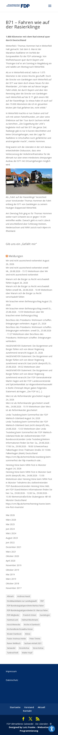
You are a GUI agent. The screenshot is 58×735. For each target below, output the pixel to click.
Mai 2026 (10, 515)
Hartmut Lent (12, 620)
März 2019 (11, 578)
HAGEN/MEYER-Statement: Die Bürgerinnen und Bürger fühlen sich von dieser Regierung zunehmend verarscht (29, 349)
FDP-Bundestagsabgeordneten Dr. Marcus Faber (27, 610)
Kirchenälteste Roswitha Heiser (20, 629)
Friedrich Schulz (29, 615)
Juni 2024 (10, 528)
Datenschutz (12, 680)
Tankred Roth (12, 652)
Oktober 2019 (12, 569)
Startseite (15, 707)
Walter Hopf (27, 652)
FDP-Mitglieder (13, 615)
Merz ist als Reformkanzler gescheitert (24, 396)
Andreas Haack (23, 596)
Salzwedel (11, 648)
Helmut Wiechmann (30, 620)
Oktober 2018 (12, 583)
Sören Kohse (38, 648)
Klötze (27, 634)
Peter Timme (35, 638)
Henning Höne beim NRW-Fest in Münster (26, 465)
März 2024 (11, 533)
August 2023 (12, 537)
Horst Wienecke (13, 624)
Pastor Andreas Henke (16, 638)
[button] (51, 728)
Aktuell (41, 707)
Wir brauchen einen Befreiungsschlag (23, 301)
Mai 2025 (10, 524)
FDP (42, 601)
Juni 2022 (10, 542)
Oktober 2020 (12, 556)
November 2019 (13, 565)
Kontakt (27, 710)
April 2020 (10, 560)
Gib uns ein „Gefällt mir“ (21, 244)
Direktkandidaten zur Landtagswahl (22, 601)
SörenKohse (24, 648)
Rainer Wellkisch (14, 643)
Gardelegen (45, 615)
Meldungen (16, 256)
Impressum (11, 671)
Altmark (10, 596)
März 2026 (11, 519)
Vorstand (29, 707)
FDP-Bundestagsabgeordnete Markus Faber (25, 605)
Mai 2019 (10, 574)
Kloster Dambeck (14, 634)
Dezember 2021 (13, 547)
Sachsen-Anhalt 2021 (33, 643)
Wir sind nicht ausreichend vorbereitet (24, 260)
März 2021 (11, 551)
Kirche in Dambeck (32, 624)
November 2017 (13, 588)
